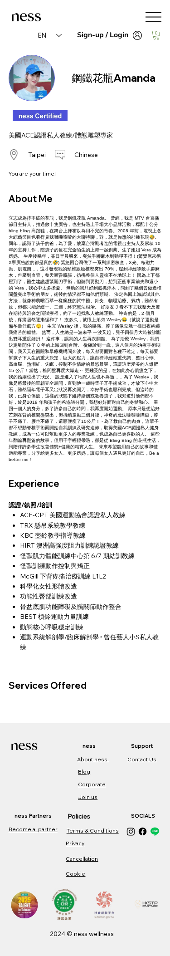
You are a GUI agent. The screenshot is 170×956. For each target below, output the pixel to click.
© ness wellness (90, 934)
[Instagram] (131, 831)
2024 (58, 934)
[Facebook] (142, 831)
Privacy (75, 843)
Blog (84, 771)
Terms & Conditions (93, 830)
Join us (87, 797)
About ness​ (93, 759)
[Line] (155, 831)
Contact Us (141, 759)
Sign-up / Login (102, 35)
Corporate (92, 784)
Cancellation (82, 858)
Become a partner (33, 829)
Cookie (75, 873)
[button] (156, 35)
